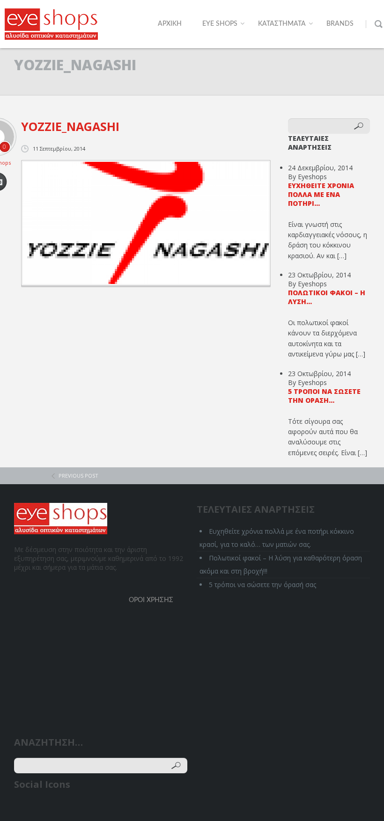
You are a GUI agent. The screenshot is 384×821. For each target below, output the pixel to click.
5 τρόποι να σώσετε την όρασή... (324, 396)
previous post (78, 475)
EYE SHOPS (219, 24)
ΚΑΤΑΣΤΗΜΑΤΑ (282, 24)
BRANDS (340, 24)
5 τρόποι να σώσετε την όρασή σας (262, 584)
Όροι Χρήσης (151, 600)
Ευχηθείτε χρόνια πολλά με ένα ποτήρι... (321, 194)
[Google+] (58, 808)
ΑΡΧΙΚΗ (170, 24)
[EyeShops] (51, 24)
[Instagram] (75, 808)
